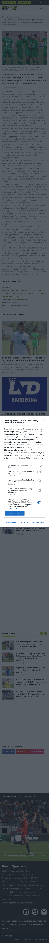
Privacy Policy (38, 522)
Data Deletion (10, 522)
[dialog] (24, 471)
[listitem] (24, 466)
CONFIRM (14, 513)
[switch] (39, 472)
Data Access (24, 522)
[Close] (44, 421)
